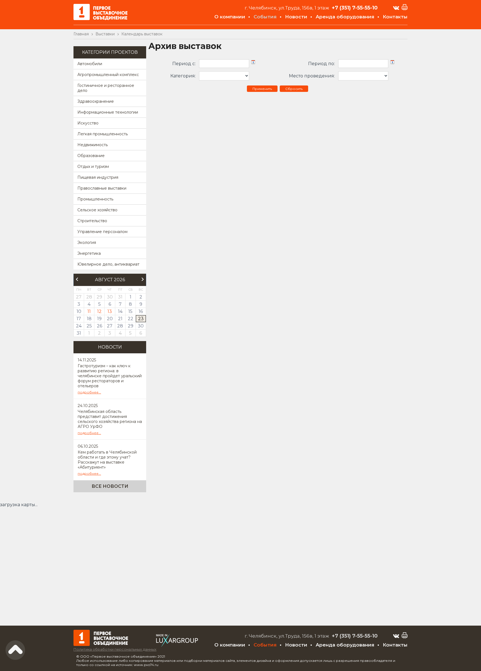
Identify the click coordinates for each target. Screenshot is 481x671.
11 (89, 311)
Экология (86, 242)
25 (89, 326)
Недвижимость (92, 144)
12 (99, 311)
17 (79, 318)
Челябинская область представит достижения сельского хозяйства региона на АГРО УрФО (110, 419)
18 (89, 318)
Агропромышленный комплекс (108, 74)
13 (109, 311)
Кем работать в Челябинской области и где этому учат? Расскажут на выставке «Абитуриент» (107, 460)
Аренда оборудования (345, 16)
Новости (296, 16)
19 (99, 318)
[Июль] (77, 279)
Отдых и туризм (93, 166)
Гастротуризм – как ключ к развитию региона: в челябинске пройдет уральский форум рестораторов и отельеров (110, 375)
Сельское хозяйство (97, 209)
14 (120, 311)
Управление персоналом (102, 231)
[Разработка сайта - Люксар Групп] (177, 645)
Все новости (110, 486)
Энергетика (89, 253)
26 (99, 326)
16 (141, 311)
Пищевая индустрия (97, 177)
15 (130, 311)
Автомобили (89, 63)
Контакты (395, 16)
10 (79, 311)
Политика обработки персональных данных (114, 649)
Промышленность (95, 199)
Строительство (92, 220)
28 (120, 326)
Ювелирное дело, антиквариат (108, 264)
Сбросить (294, 89)
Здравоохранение (95, 101)
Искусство (88, 123)
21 (120, 318)
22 (130, 318)
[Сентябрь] (143, 279)
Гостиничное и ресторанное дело (105, 88)
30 (141, 326)
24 (79, 326)
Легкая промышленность (102, 133)
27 (109, 326)
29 (130, 326)
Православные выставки (101, 188)
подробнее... (89, 392)
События (265, 16)
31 (79, 333)
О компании (229, 16)
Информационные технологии (107, 112)
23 (141, 319)
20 (110, 318)
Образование (91, 155)
